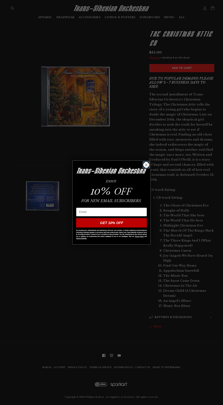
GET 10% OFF (111, 223)
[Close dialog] (146, 165)
